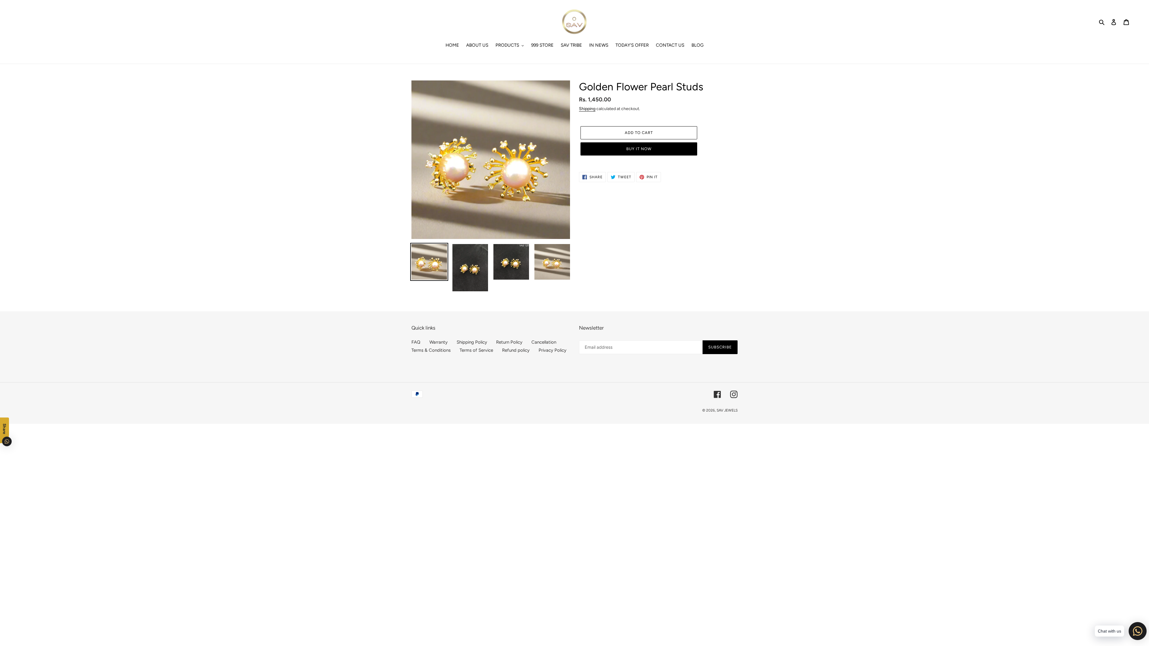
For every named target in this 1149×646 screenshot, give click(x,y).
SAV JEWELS (727, 410)
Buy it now (638, 149)
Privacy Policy (552, 350)
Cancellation (543, 342)
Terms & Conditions (431, 350)
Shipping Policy (472, 342)
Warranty (438, 342)
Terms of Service (476, 350)
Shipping (587, 108)
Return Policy (509, 342)
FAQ (415, 342)
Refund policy (516, 350)
